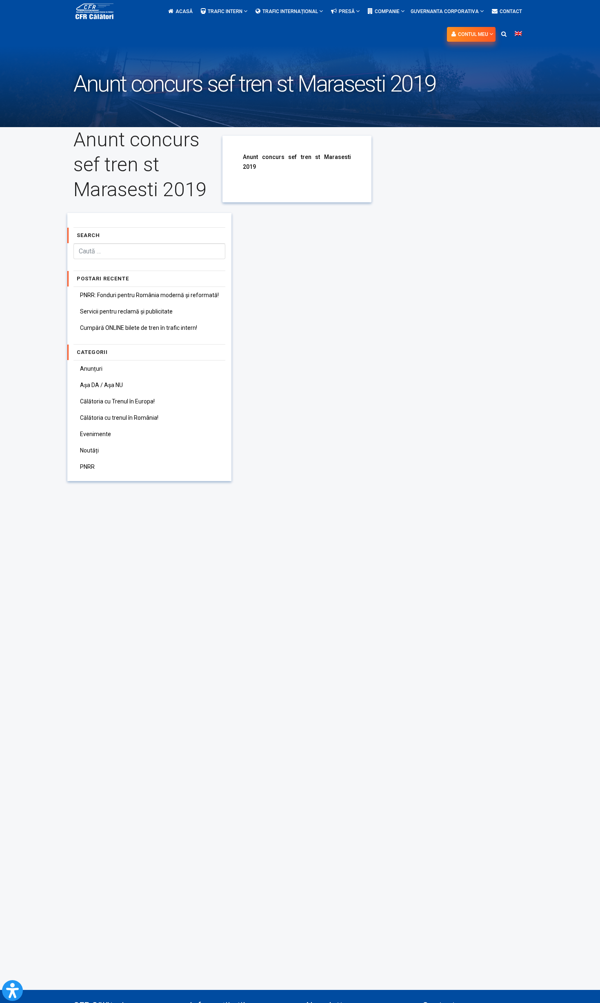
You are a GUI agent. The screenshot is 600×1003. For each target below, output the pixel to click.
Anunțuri (91, 368)
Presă (347, 11)
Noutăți (89, 450)
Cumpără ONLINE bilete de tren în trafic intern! (138, 328)
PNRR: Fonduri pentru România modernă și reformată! (149, 295)
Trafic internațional (290, 11)
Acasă (184, 11)
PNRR (87, 466)
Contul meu (473, 34)
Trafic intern (226, 11)
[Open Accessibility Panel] (12, 990)
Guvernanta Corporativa (445, 11)
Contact (511, 11)
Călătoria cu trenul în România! (119, 417)
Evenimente (95, 434)
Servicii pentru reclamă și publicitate (126, 311)
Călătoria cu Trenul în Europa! (117, 401)
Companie (388, 11)
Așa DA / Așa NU (101, 385)
